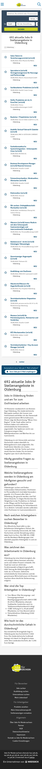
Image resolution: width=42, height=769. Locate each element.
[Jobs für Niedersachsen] (21, 4)
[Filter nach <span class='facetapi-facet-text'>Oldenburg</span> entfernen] (5, 47)
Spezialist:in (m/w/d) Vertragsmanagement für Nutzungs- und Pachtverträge (24, 72)
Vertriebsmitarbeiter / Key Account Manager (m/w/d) (24, 346)
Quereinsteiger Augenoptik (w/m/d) (21, 257)
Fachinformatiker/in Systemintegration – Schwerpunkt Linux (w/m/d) (23, 148)
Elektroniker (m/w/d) (18, 193)
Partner (21, 725)
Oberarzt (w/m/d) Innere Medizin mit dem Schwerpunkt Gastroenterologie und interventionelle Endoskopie (23, 225)
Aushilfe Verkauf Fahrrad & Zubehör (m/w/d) (24, 130)
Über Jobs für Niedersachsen (21, 722)
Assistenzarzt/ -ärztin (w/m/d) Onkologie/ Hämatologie (22, 243)
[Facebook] (19, 678)
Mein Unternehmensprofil (21, 710)
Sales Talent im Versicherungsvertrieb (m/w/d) (22, 57)
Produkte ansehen (21, 707)
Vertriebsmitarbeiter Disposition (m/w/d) (23, 299)
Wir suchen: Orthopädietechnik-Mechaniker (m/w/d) (23, 206)
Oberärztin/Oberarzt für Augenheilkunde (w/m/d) (20, 285)
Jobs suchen (21, 688)
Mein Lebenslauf (21, 697)
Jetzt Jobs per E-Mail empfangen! (22, 371)
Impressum (21, 735)
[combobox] (22, 13)
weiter (21, 362)
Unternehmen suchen (21, 694)
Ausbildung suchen (21, 691)
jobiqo (32, 757)
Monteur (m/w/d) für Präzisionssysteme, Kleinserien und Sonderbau (24, 317)
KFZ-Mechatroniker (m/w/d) (21, 332)
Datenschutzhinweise (21, 731)
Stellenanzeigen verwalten (21, 713)
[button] (5, 24)
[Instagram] (23, 678)
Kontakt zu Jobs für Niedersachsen (21, 738)
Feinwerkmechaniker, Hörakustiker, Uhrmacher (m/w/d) (24, 179)
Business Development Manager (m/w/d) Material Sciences (22, 164)
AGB (21, 728)
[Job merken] (6, 57)
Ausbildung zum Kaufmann (20, 271)
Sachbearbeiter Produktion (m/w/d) (24, 87)
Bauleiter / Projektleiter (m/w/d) (23, 117)
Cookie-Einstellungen (21, 741)
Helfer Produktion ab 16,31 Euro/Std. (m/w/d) (21, 101)
